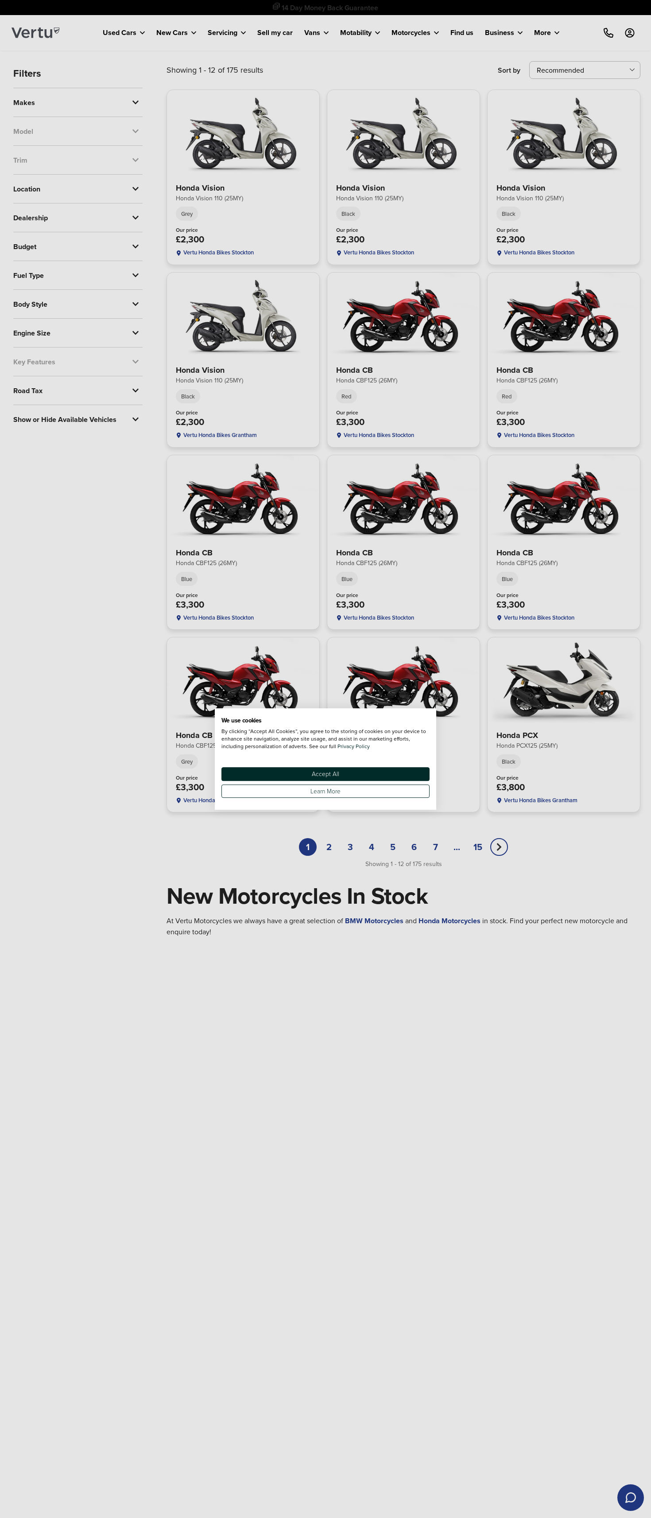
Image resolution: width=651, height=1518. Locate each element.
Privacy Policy (353, 746)
